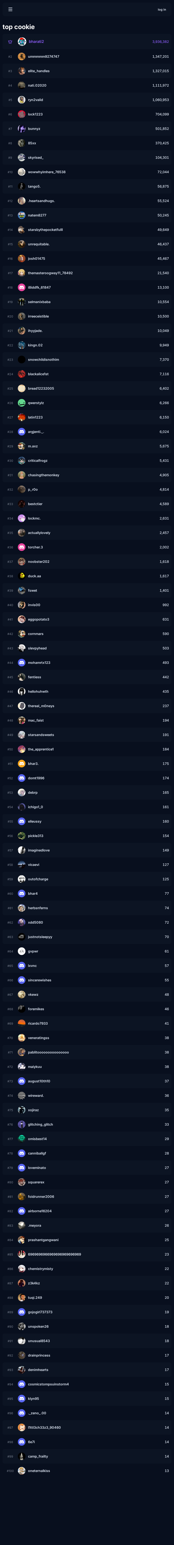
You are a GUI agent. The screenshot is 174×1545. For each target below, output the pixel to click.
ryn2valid (35, 100)
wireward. (36, 1095)
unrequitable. (39, 244)
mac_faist (36, 720)
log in (162, 9)
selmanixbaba (39, 302)
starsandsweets (41, 735)
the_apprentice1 (41, 749)
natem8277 (37, 215)
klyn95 (33, 1398)
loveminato (37, 1168)
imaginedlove (39, 850)
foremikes (36, 1009)
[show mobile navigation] (10, 9)
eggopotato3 (38, 619)
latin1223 (35, 417)
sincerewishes (39, 980)
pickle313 (35, 836)
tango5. (34, 186)
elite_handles (39, 71)
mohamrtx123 (39, 662)
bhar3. (33, 763)
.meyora (34, 1225)
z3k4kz (34, 1283)
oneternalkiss (39, 1471)
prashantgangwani (43, 1240)
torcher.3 (35, 547)
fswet (32, 590)
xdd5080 (35, 922)
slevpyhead (37, 648)
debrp (33, 792)
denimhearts (38, 1370)
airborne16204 (40, 1211)
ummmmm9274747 (43, 56)
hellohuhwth (38, 691)
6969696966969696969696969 (54, 1254)
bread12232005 (41, 388)
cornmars (36, 634)
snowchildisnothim (43, 359)
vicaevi (33, 864)
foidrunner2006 (41, 1196)
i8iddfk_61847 (39, 287)
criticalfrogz (38, 460)
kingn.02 (35, 345)
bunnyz (34, 128)
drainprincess (39, 1355)
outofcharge (38, 879)
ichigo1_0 (35, 807)
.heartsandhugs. (41, 201)
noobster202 (38, 561)
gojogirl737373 (40, 1312)
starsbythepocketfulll (45, 230)
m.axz (33, 446)
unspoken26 (38, 1326)
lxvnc (32, 966)
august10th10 (39, 1081)
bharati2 (36, 41)
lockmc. (34, 518)
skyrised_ (36, 157)
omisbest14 (37, 1139)
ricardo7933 (38, 1023)
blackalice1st (38, 374)
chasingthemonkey (43, 475)
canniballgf (37, 1153)
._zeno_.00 (37, 1413)
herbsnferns (38, 908)
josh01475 (36, 258)
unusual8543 (39, 1341)
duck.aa (34, 576)
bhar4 (33, 893)
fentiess (34, 677)
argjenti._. (36, 432)
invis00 (34, 605)
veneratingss (38, 1038)
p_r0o (33, 489)
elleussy (34, 821)
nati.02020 (37, 85)
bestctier (35, 504)
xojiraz (33, 1110)
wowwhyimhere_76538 (47, 172)
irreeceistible (38, 316)
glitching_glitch (40, 1124)
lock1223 (35, 114)
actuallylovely (39, 533)
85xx (32, 143)
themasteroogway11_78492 (50, 273)
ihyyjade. (35, 331)
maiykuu (35, 1067)
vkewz (33, 994)
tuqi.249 (35, 1297)
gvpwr (33, 951)
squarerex (36, 1182)
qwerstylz (36, 403)
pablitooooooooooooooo (48, 1052)
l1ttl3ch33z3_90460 (44, 1427)
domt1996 (36, 778)
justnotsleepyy (40, 937)
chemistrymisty (40, 1269)
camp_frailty (38, 1456)
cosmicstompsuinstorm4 (48, 1384)
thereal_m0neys (41, 706)
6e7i (31, 1442)
